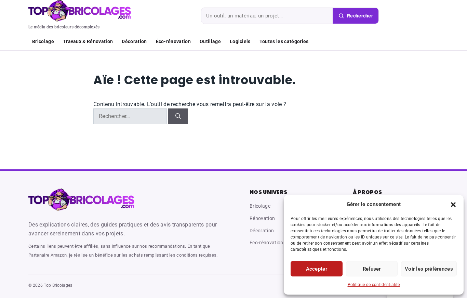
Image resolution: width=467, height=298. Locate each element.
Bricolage (43, 41)
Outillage (210, 41)
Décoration (134, 41)
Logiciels (240, 41)
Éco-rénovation (173, 41)
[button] (453, 204)
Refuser (372, 269)
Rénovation (262, 218)
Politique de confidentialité (374, 284)
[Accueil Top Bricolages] (81, 200)
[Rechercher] (178, 116)
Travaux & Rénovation (88, 41)
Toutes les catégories (284, 41)
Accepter (316, 269)
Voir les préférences (429, 269)
